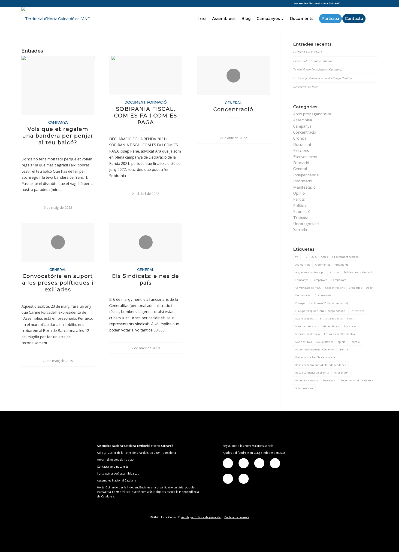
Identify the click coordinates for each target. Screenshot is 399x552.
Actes (324, 256)
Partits (299, 199)
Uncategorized (306, 223)
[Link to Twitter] (353, 3)
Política (299, 205)
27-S (314, 256)
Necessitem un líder (305, 86)
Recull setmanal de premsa (312, 372)
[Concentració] (233, 75)
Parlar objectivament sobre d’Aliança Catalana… (324, 78)
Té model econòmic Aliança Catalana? (318, 69)
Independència (306, 175)
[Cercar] (373, 18)
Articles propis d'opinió (358, 272)
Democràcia (302, 295)
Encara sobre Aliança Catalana (313, 60)
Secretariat (329, 380)
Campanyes (320, 280)
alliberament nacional (345, 256)
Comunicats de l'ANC (308, 287)
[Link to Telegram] (367, 3)
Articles (334, 272)
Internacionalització (307, 334)
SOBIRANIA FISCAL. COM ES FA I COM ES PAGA (145, 116)
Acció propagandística (312, 114)
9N (297, 256)
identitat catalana (306, 326)
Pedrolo (355, 341)
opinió (341, 341)
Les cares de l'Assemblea (339, 334)
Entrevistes (357, 311)
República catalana (306, 380)
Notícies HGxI (303, 341)
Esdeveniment (305, 156)
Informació (302, 181)
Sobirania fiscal (304, 388)
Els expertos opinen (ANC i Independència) (321, 303)
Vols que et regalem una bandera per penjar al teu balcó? (58, 136)
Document (134, 102)
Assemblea (302, 120)
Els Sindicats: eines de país (145, 279)
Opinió (299, 193)
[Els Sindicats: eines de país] (145, 242)
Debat (369, 287)
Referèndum (341, 372)
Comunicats (338, 280)
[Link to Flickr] (360, 3)
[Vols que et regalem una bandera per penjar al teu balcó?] (57, 85)
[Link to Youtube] (374, 3)
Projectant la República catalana (315, 357)
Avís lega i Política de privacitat (201, 517)
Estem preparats (305, 318)
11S (305, 256)
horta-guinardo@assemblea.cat (118, 473)
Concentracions (335, 287)
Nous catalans (324, 341)
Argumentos (322, 264)
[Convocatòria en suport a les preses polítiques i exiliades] (57, 242)
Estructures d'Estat (331, 318)
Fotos (350, 318)
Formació (157, 102)
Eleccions (301, 150)
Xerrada (300, 229)
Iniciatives (350, 326)
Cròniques (355, 287)
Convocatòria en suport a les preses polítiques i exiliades (58, 283)
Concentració (233, 109)
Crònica (299, 138)
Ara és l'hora (303, 264)
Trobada (300, 217)
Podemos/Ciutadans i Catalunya (314, 349)
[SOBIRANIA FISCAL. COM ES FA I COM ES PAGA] (145, 75)
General (233, 103)
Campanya (58, 122)
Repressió (302, 211)
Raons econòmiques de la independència (321, 365)
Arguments (341, 264)
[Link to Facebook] (346, 3)
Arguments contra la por (310, 272)
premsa (343, 349)
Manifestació (304, 187)
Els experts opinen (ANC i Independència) (320, 311)
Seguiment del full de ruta (357, 380)
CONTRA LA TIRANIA (307, 52)
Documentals (323, 295)
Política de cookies (236, 517)
